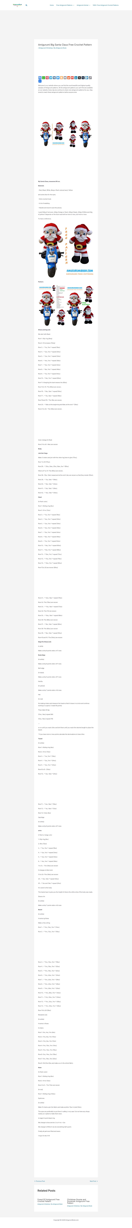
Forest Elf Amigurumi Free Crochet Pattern (49, 1200)
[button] (26, 5)
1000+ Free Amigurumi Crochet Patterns (106, 5)
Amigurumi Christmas (46, 48)
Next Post (94, 1181)
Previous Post (39, 1181)
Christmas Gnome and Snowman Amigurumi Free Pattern (78, 1201)
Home (52, 5)
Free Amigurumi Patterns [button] (64, 5)
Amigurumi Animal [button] (82, 5)
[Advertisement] (66, 22)
